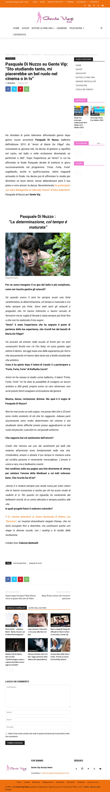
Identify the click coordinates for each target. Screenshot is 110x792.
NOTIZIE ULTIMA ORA (55, 2)
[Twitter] (98, 6)
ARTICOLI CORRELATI (16, 608)
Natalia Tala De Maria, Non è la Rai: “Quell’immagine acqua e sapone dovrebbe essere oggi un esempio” (14, 659)
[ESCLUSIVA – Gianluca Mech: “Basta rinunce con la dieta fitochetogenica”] (15, 620)
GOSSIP (42, 2)
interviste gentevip (19, 563)
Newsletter (60, 782)
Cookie (86, 787)
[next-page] (11, 670)
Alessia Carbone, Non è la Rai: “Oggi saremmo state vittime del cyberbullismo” (37, 656)
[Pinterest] (94, 6)
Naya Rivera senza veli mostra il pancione (56, 597)
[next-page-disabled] (80, 153)
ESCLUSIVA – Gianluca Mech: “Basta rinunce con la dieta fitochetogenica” (15, 632)
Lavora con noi (92, 782)
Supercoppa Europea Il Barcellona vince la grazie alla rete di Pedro (20, 597)
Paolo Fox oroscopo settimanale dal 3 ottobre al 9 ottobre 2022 (80, 122)
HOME (35, 2)
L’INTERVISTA (94, 2)
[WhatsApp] (26, 89)
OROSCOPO (81, 73)
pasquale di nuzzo (35, 563)
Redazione (11, 83)
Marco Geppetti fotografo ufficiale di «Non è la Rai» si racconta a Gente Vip (60, 632)
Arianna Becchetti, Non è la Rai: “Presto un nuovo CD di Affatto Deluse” (60, 656)
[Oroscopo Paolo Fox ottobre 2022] (97, 111)
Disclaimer (71, 782)
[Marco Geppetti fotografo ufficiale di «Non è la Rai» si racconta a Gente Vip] (60, 620)
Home (7, 54)
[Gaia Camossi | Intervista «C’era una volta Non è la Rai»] (38, 620)
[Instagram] (89, 6)
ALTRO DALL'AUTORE (37, 608)
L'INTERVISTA (36, 54)
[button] (101, 28)
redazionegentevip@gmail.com (55, 773)
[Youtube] (103, 6)
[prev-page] (7, 670)
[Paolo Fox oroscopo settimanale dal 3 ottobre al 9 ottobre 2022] (81, 111)
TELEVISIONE (80, 2)
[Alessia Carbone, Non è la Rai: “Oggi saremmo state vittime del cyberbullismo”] (38, 645)
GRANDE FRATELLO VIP (86, 81)
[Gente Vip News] (55, 16)
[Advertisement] (55, 47)
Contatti (27, 782)
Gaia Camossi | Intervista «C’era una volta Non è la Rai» (37, 632)
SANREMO (70, 2)
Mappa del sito (48, 782)
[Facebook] (85, 6)
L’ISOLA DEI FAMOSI (84, 89)
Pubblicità (81, 782)
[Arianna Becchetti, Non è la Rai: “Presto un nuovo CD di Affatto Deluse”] (60, 645)
